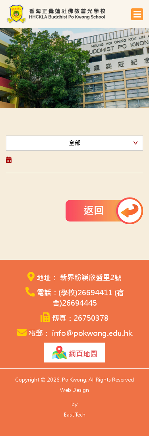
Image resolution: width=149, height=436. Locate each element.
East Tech (74, 414)
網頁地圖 (82, 353)
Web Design (74, 390)
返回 (93, 210)
